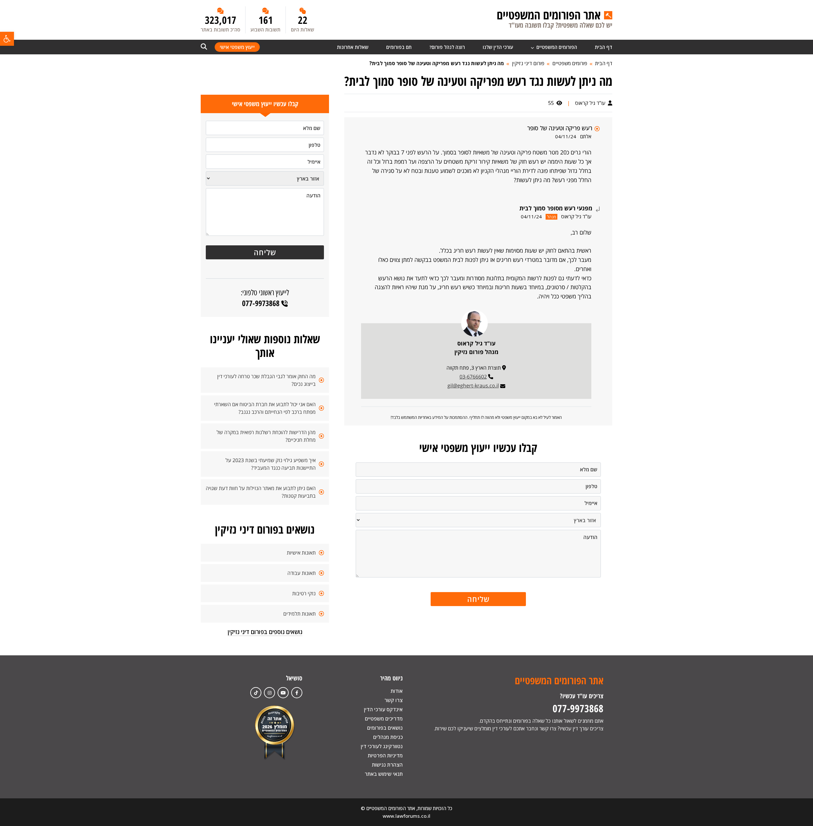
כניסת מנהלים (388, 737)
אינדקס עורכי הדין (383, 709)
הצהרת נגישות (387, 764)
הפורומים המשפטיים (556, 47)
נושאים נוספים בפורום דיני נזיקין (265, 632)
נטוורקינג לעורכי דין (382, 746)
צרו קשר (393, 700)
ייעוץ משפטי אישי (237, 47)
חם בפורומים (399, 47)
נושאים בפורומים (385, 727)
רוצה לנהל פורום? (447, 47)
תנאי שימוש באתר (384, 773)
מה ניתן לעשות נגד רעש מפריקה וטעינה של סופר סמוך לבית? (436, 63)
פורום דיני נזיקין (528, 63)
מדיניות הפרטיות (385, 755)
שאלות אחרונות (352, 47)
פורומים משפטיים (569, 63)
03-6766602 (473, 376)
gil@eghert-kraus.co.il (473, 385)
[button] (7, 39)
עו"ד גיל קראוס (591, 102)
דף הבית (603, 47)
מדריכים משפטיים (384, 718)
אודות (397, 690)
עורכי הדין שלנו (498, 47)
